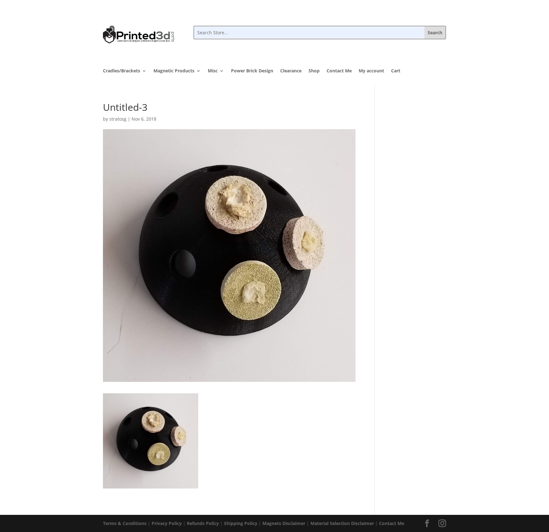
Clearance (291, 71)
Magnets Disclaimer (283, 523)
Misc (213, 71)
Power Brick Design (252, 71)
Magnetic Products (173, 71)
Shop (314, 71)
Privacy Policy (167, 523)
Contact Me (339, 71)
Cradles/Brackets (121, 71)
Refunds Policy (203, 523)
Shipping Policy (240, 523)
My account (371, 71)
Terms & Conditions (124, 523)
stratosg (117, 119)
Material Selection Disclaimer (342, 523)
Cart (395, 71)
